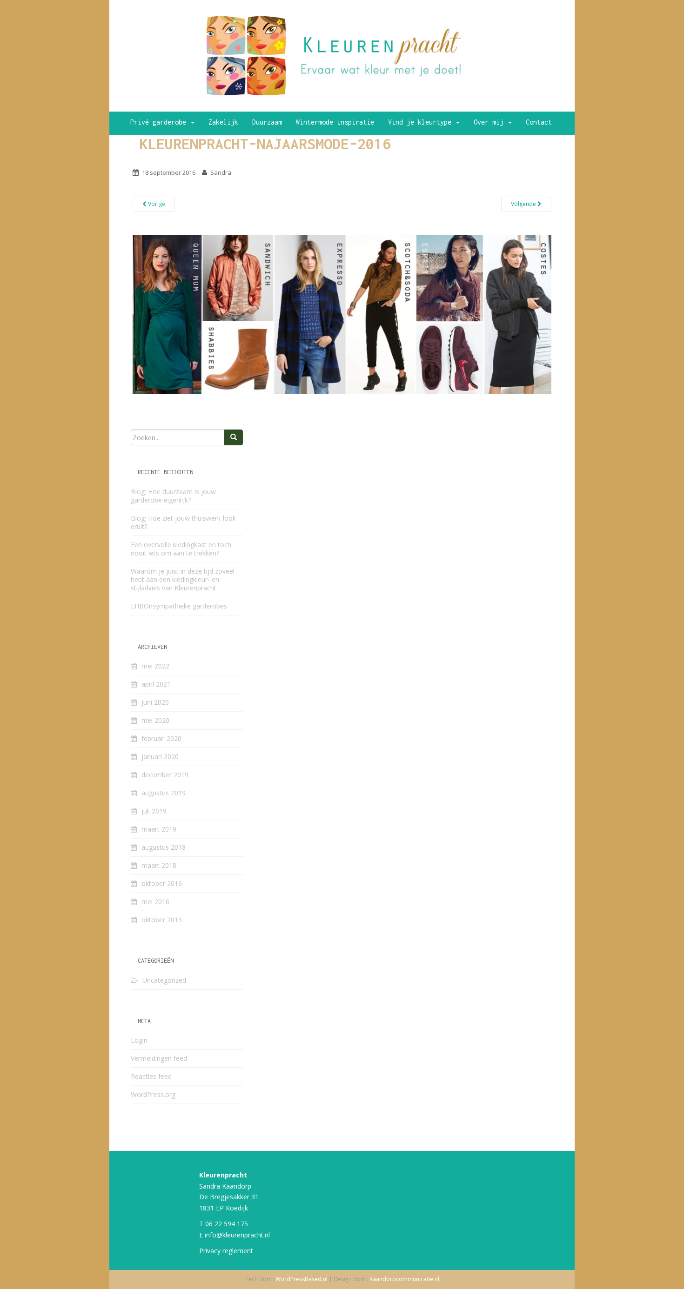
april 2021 (156, 684)
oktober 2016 (161, 883)
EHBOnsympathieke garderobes (179, 606)
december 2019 (164, 774)
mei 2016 (155, 901)
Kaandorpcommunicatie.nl (404, 1279)
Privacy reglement (226, 1250)
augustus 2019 (163, 792)
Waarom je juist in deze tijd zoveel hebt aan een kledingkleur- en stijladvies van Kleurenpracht (183, 579)
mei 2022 (155, 665)
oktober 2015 (161, 919)
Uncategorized (164, 980)
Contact (539, 122)
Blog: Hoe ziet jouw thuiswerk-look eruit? (183, 522)
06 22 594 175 (226, 1223)
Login (139, 1040)
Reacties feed (151, 1076)
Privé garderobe (160, 122)
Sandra (220, 172)
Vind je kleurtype (421, 122)
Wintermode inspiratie (335, 122)
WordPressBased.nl (301, 1279)
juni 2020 (155, 702)
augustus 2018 (163, 847)
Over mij (490, 122)
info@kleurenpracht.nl (237, 1234)
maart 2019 (158, 829)
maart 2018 (158, 865)
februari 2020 (161, 738)
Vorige (156, 204)
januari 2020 (160, 756)
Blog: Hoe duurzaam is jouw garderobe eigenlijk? (173, 495)
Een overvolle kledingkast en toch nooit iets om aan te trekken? (181, 548)
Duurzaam (267, 122)
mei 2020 (155, 720)
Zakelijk (223, 122)
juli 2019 (154, 810)
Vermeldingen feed (159, 1058)
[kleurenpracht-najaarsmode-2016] (342, 313)
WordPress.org (153, 1094)
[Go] (233, 437)
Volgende (524, 204)
